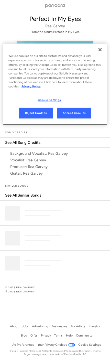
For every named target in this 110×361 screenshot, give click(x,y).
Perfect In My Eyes (55, 18)
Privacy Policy (31, 86)
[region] (55, 84)
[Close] (100, 49)
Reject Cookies (36, 112)
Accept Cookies (74, 112)
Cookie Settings (49, 100)
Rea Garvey (55, 26)
